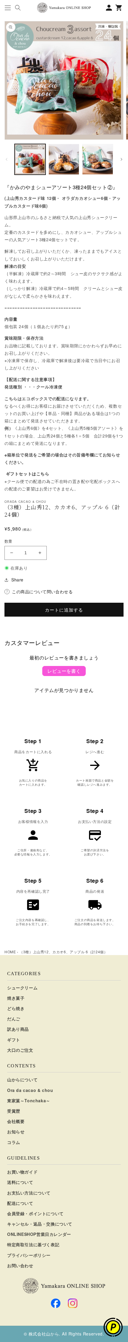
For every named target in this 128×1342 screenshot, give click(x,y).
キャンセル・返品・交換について (39, 1224)
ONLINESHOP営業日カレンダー (39, 1234)
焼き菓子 (15, 998)
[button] (8, 8)
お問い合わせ (20, 1265)
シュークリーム (22, 988)
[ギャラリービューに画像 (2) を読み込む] (64, 159)
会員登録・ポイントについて (35, 1213)
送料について (20, 1182)
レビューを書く (64, 670)
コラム (13, 1142)
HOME (10, 951)
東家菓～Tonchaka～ (28, 1100)
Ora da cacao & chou (30, 1090)
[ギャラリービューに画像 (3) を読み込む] (97, 159)
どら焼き (15, 1008)
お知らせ (15, 1131)
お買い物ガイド (22, 1172)
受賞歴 (13, 1111)
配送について (20, 1203)
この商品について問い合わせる (42, 591)
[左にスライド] (6, 159)
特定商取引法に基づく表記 (33, 1244)
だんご (13, 1019)
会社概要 (15, 1121)
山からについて (22, 1079)
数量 (8, 541)
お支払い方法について (29, 1193)
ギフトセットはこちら (27, 473)
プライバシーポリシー (29, 1255)
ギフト (13, 1040)
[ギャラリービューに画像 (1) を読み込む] (30, 159)
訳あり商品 (18, 1029)
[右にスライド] (121, 159)
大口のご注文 (20, 1050)
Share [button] (17, 580)
